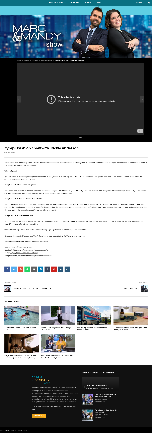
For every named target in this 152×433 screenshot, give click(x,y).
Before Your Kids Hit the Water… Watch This (20, 329)
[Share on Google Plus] (20, 269)
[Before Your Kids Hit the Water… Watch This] (21, 315)
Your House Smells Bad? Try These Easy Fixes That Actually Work (57, 357)
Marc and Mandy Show (96, 385)
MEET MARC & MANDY (57, 3)
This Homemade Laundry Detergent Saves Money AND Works (130, 329)
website (84, 229)
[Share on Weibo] (67, 269)
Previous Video (10, 282)
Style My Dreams (54, 229)
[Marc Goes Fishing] (144, 288)
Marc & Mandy (11, 152)
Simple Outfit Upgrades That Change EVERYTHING (56, 329)
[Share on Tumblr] (47, 269)
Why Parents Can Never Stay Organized (106, 411)
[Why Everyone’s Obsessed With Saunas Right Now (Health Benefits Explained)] (21, 343)
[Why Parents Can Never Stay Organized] (87, 415)
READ (99, 3)
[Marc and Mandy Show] (76, 32)
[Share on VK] (60, 269)
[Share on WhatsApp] (27, 269)
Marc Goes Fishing (131, 288)
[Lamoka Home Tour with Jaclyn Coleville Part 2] (19, 99)
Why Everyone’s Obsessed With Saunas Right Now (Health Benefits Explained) (20, 357)
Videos (26, 61)
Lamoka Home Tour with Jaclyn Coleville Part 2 (32, 288)
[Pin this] (54, 269)
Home (19, 61)
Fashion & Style (46, 61)
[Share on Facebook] (7, 269)
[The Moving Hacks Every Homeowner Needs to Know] (94, 315)
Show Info (74, 3)
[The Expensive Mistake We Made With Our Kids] (87, 399)
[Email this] (34, 269)
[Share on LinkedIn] (40, 269)
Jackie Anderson (123, 162)
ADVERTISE (38, 416)
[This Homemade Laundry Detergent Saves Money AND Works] (130, 315)
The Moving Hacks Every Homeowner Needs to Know (92, 329)
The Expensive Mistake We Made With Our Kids (105, 395)
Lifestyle (35, 61)
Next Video (143, 282)
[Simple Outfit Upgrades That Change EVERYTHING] (58, 315)
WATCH (88, 3)
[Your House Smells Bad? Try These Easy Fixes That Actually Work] (58, 343)
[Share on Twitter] (14, 269)
